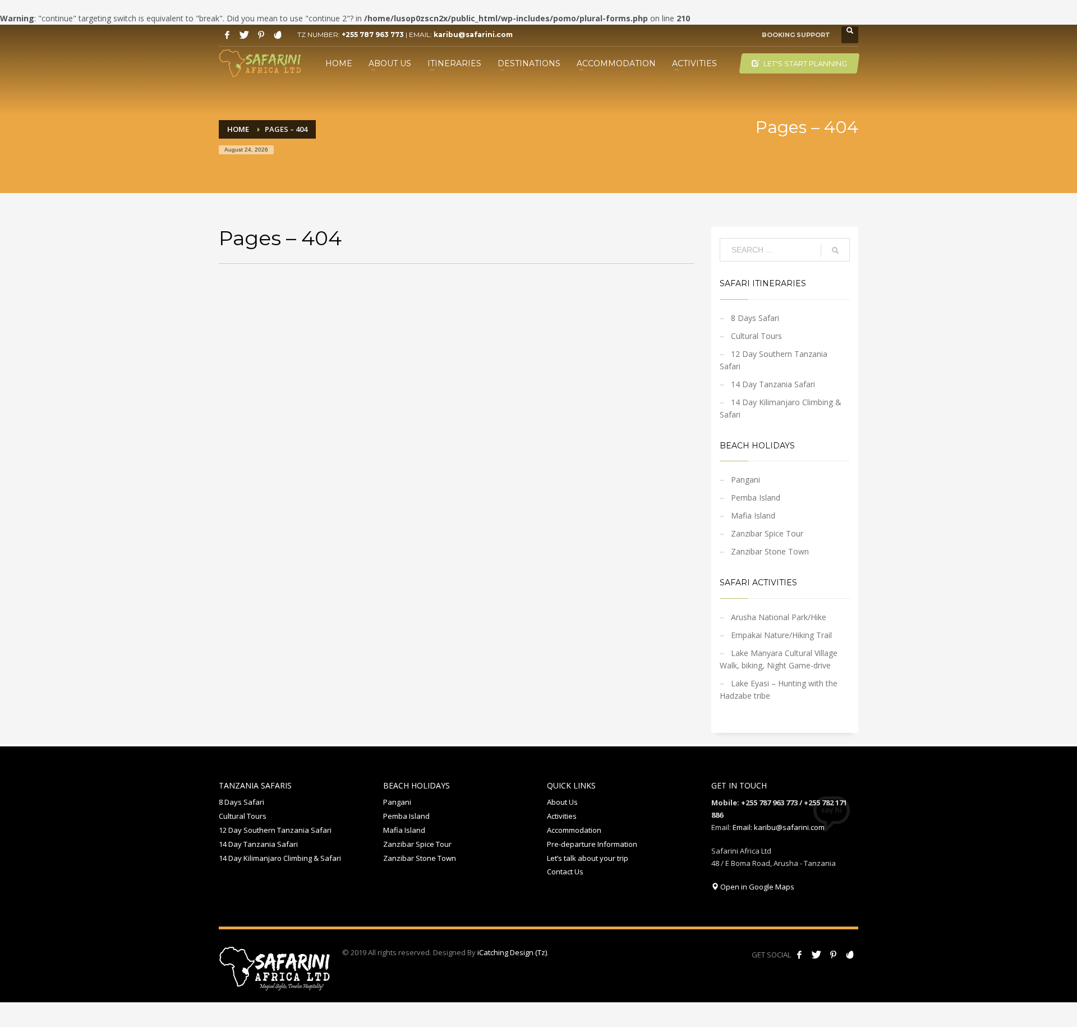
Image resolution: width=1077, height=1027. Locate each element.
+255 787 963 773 (373, 34)
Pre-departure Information (592, 844)
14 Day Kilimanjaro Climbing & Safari (780, 408)
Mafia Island (753, 515)
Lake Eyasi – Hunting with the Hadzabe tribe (778, 689)
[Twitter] (244, 34)
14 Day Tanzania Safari (773, 384)
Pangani (745, 479)
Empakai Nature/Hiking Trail (781, 635)
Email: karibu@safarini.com (779, 827)
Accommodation (574, 830)
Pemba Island (755, 497)
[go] (835, 250)
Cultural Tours (756, 336)
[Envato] (277, 34)
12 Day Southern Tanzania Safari (773, 360)
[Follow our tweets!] (816, 954)
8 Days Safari (755, 318)
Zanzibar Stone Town (770, 551)
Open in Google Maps (756, 887)
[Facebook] (227, 34)
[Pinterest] (260, 34)
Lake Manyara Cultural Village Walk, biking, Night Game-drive (778, 659)
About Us (562, 802)
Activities (562, 816)
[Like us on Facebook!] (799, 954)
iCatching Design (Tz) (512, 952)
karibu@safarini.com (473, 34)
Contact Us (565, 871)
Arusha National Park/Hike (778, 617)
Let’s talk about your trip (587, 858)
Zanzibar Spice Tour (767, 533)
